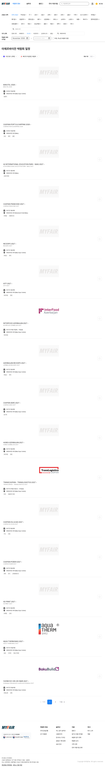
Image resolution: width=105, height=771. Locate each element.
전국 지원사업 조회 (77, 747)
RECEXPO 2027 (9, 244)
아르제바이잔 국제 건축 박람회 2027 (15, 681)
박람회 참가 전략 (76, 737)
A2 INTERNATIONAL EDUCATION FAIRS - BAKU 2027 (23, 164)
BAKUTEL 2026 (9, 85)
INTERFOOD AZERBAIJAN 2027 (15, 323)
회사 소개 (90, 731)
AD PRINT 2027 (9, 602)
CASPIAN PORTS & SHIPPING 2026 (16, 124)
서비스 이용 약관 (17, 765)
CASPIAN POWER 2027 (12, 562)
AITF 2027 (7, 284)
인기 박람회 (43, 734)
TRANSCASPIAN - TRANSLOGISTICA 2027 (19, 482)
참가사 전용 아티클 (77, 734)
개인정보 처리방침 (7, 765)
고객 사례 (74, 744)
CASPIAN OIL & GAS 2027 (13, 522)
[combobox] (92, 56)
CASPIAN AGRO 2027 (11, 403)
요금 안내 (58, 744)
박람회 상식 (75, 741)
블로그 (73, 731)
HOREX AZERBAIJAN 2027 (13, 443)
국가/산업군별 (44, 731)
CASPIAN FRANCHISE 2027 (13, 204)
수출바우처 (59, 734)
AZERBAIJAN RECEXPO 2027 (14, 363)
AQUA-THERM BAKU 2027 (13, 641)
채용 (89, 734)
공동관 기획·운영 (60, 741)
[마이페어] (8, 727)
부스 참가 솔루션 (60, 731)
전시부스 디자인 (60, 737)
